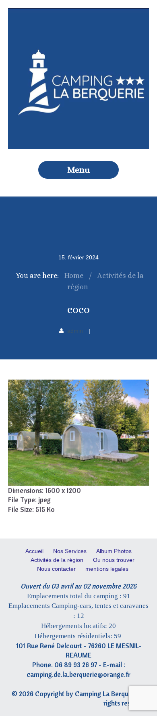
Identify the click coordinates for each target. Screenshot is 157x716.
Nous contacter (56, 569)
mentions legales (106, 569)
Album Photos (114, 551)
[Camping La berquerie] (78, 147)
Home (73, 275)
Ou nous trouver (113, 560)
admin (75, 331)
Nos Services (70, 551)
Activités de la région (57, 560)
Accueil (34, 551)
